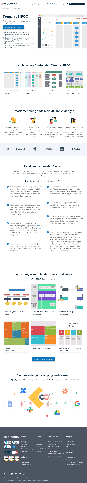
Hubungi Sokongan (26, 464)
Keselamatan (29, 478)
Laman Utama (6, 8)
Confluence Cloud (70, 442)
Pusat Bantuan (40, 444)
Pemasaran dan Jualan (54, 446)
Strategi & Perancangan (72, 460)
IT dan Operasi (52, 444)
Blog (37, 442)
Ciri (17, 4)
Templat (32, 4)
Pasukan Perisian (52, 451)
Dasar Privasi (20, 478)
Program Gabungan (26, 451)
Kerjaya (23, 446)
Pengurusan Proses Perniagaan (74, 462)
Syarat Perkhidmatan (9, 478)
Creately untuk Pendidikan (55, 456)
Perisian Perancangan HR (55, 442)
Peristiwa (38, 451)
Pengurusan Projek (53, 449)
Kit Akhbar (24, 444)
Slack (67, 446)
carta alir (38, 226)
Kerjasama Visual (70, 457)
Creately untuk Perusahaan (73, 464)
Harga (38, 4)
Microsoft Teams (70, 444)
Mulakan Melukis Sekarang (13, 27)
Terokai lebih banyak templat (43, 359)
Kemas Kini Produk (41, 449)
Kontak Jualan (56, 4)
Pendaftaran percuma (77, 4)
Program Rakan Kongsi (27, 449)
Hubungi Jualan (25, 462)
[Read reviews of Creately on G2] (15, 452)
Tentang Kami (25, 442)
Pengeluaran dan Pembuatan (56, 453)
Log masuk (65, 4)
